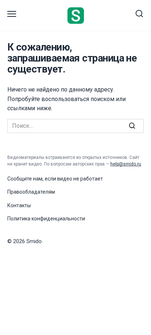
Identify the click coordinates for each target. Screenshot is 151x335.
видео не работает (80, 179)
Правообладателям (31, 192)
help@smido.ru (125, 164)
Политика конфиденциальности (46, 219)
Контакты (19, 205)
